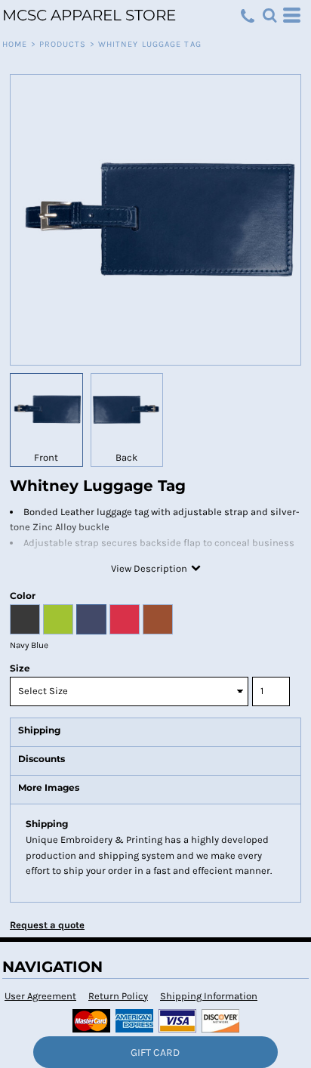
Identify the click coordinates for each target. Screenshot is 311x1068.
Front (46, 457)
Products (63, 44)
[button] (269, 15)
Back (126, 457)
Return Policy (118, 996)
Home (14, 44)
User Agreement (40, 996)
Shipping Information (208, 996)
